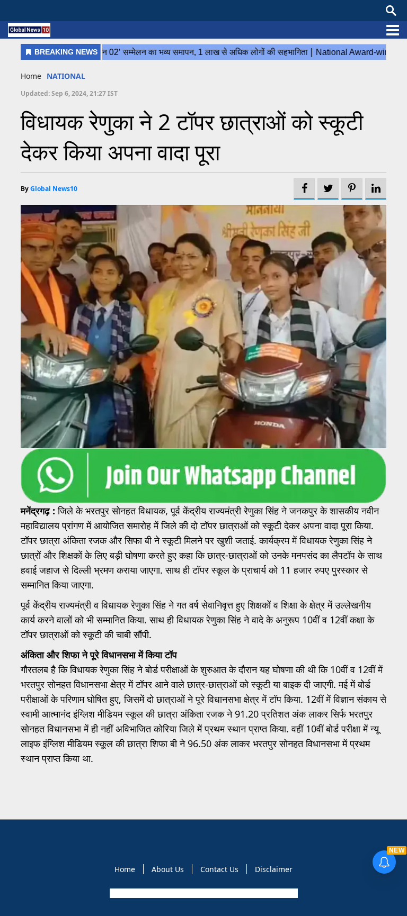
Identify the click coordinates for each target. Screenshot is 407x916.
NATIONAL (66, 76)
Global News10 (53, 188)
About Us (168, 869)
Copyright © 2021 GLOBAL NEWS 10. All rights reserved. (203, 893)
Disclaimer (274, 869)
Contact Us (219, 869)
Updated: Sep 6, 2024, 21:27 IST (69, 93)
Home (31, 76)
